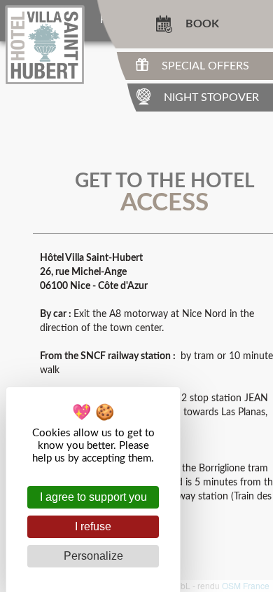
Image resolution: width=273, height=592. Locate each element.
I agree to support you (93, 497)
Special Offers (205, 66)
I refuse (93, 526)
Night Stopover (211, 97)
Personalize (93, 556)
